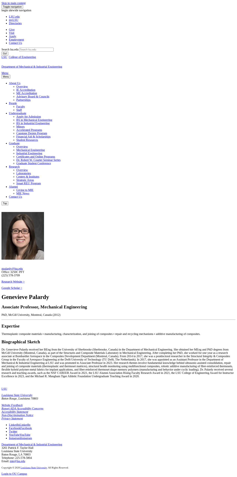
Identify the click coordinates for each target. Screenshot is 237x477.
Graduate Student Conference (33, 163)
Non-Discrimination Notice (17, 415)
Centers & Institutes (27, 176)
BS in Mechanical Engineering (34, 119)
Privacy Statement (12, 418)
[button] (19, 424)
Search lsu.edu (10, 49)
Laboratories (23, 173)
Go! (5, 53)
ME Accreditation (26, 93)
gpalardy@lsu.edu (12, 268)
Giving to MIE (25, 190)
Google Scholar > (11, 288)
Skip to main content (13, 3)
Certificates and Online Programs (35, 156)
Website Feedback (12, 405)
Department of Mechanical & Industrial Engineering (31, 444)
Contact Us (15, 43)
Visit (11, 32)
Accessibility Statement (14, 411)
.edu (14, 16)
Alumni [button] (13, 186)
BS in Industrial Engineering (33, 123)
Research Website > (13, 281)
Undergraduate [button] (17, 113)
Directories (15, 23)
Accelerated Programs (29, 129)
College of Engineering (22, 57)
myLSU (13, 20)
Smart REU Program (28, 183)
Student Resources (27, 140)
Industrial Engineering (29, 153)
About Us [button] (14, 83)
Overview (22, 86)
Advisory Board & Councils (32, 96)
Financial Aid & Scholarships (33, 136)
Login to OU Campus (14, 473)
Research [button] (14, 166)
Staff (19, 109)
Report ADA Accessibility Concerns (22, 408)
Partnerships (23, 99)
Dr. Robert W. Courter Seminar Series (38, 160)
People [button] (13, 103)
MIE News (22, 193)
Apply (12, 36)
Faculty (20, 106)
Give (12, 29)
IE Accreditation (25, 89)
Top (5, 203)
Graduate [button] (14, 143)
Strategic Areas (25, 180)
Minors (20, 126)
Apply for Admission (28, 116)
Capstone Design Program (31, 133)
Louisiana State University (16, 395)
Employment (16, 39)
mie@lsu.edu (17, 461)
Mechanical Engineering (30, 150)
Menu (4, 73)
